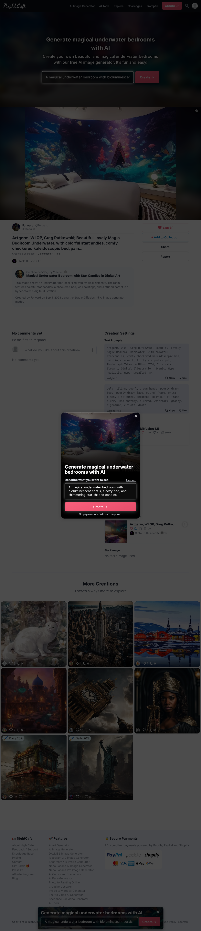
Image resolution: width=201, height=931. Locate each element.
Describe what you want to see (87, 480)
